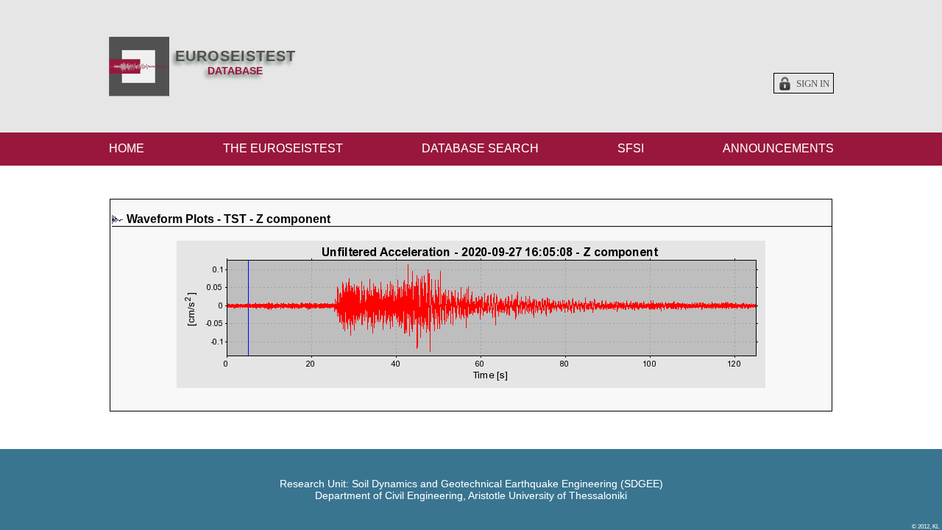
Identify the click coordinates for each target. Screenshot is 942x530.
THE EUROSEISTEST (283, 148)
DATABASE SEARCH (480, 148)
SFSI (630, 148)
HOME (126, 148)
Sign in (812, 84)
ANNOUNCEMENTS (778, 148)
